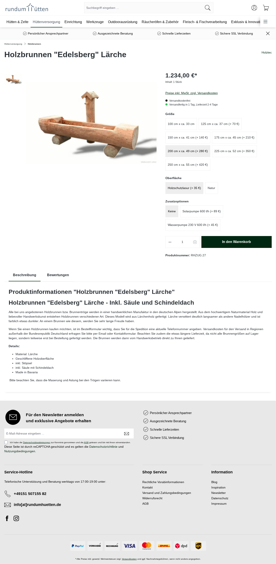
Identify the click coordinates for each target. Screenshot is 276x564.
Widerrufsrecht (152, 498)
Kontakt (147, 487)
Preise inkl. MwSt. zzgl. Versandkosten (191, 93)
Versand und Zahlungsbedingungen (166, 493)
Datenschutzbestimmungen (36, 442)
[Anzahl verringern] (169, 242)
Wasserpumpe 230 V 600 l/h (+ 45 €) (193, 225)
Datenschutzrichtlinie (103, 446)
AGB (86, 442)
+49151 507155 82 (30, 494)
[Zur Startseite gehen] (26, 7)
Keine (172, 211)
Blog (214, 482)
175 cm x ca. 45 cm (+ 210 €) (234, 137)
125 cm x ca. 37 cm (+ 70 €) (220, 124)
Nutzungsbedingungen (19, 451)
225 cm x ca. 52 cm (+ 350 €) (234, 151)
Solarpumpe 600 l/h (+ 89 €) (201, 211)
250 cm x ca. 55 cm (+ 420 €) (188, 164)
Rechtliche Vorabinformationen (163, 482)
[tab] (25, 275)
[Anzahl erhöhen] (195, 242)
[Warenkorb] (266, 8)
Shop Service (154, 472)
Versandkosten (129, 559)
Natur (211, 188)
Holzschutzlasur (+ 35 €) (184, 188)
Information (222, 472)
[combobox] (143, 7)
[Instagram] (16, 519)
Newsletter (218, 493)
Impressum (219, 503)
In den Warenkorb (236, 242)
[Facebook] (8, 519)
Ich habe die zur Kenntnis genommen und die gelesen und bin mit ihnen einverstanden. (70, 442)
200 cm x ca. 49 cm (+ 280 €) (188, 151)
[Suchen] (207, 7)
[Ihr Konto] (254, 8)
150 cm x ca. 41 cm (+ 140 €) (188, 137)
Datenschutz (219, 498)
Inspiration (218, 487)
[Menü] (265, 21)
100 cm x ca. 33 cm (181, 124)
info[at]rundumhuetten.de (37, 505)
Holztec (267, 52)
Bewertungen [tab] (58, 275)
